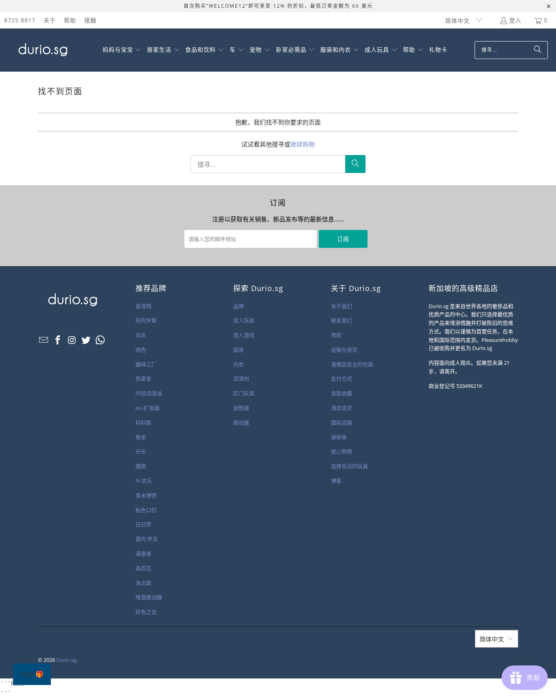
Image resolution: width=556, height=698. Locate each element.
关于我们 (341, 306)
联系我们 (341, 320)
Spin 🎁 (32, 674)
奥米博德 (146, 495)
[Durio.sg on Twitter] (86, 340)
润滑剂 (241, 378)
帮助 (70, 20)
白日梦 (143, 524)
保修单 (339, 437)
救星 (141, 437)
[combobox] (511, 50)
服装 (238, 349)
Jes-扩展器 (148, 407)
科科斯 (143, 422)
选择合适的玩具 (349, 466)
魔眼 (141, 466)
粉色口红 (146, 510)
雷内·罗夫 (147, 539)
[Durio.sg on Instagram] (72, 340)
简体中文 (458, 20)
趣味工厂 (146, 364)
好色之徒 (146, 611)
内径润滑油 (149, 393)
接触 (90, 20)
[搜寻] (538, 50)
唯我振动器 (149, 597)
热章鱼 (143, 378)
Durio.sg (66, 659)
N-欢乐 (144, 480)
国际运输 (341, 422)
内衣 (238, 364)
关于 (50, 20)
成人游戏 (243, 335)
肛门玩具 (243, 393)
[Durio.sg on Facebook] (58, 340)
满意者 (143, 553)
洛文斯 (143, 582)
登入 (515, 20)
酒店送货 (341, 407)
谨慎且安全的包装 (352, 364)
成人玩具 (243, 320)
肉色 (141, 349)
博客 (336, 480)
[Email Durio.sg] (44, 340)
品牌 (238, 306)
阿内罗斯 (146, 320)
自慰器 (241, 407)
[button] (122, 50)
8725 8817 (19, 20)
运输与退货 (344, 349)
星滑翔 (143, 306)
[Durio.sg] (41, 50)
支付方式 (341, 378)
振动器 (241, 422)
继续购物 (302, 144)
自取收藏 (341, 393)
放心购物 (341, 451)
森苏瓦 (143, 568)
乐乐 (141, 451)
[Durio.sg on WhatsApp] (100, 340)
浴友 (141, 335)
